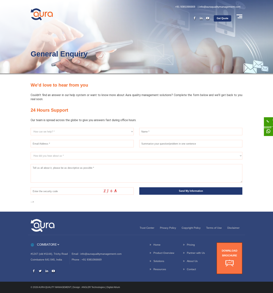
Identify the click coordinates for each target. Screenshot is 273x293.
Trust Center (147, 227)
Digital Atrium (113, 287)
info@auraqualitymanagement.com (219, 6)
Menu (239, 16)
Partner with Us (196, 252)
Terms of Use (214, 227)
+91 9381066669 (185, 6)
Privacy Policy (168, 227)
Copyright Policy (191, 227)
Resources (159, 269)
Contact (191, 269)
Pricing (191, 244)
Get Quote (222, 18)
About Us (192, 261)
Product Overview (163, 252)
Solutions (158, 261)
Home (156, 244)
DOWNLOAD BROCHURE (229, 253)
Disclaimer (233, 227)
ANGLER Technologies (93, 287)
